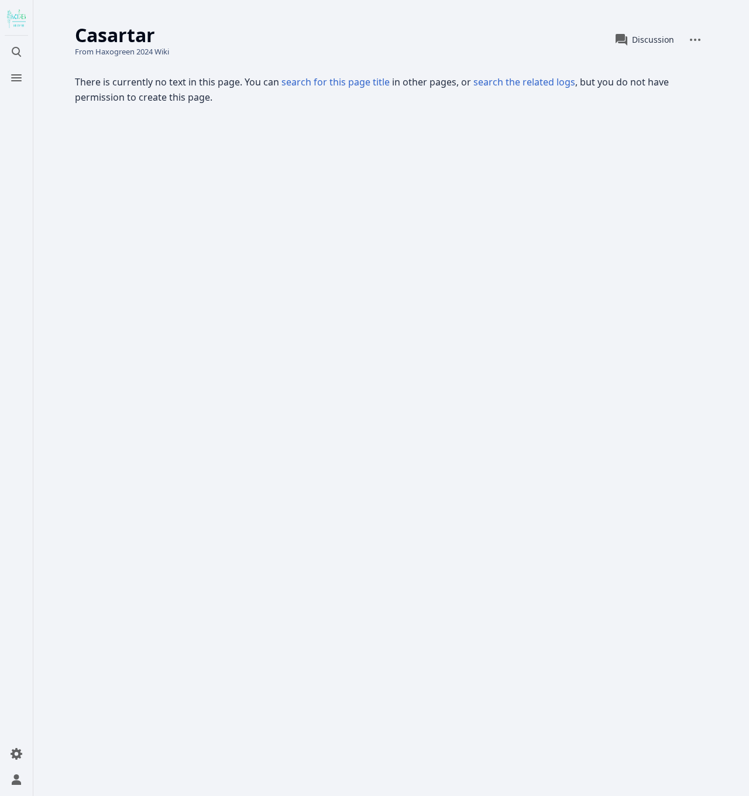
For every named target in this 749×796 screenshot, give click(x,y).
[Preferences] (16, 754)
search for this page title (335, 82)
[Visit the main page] (16, 18)
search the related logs (524, 82)
